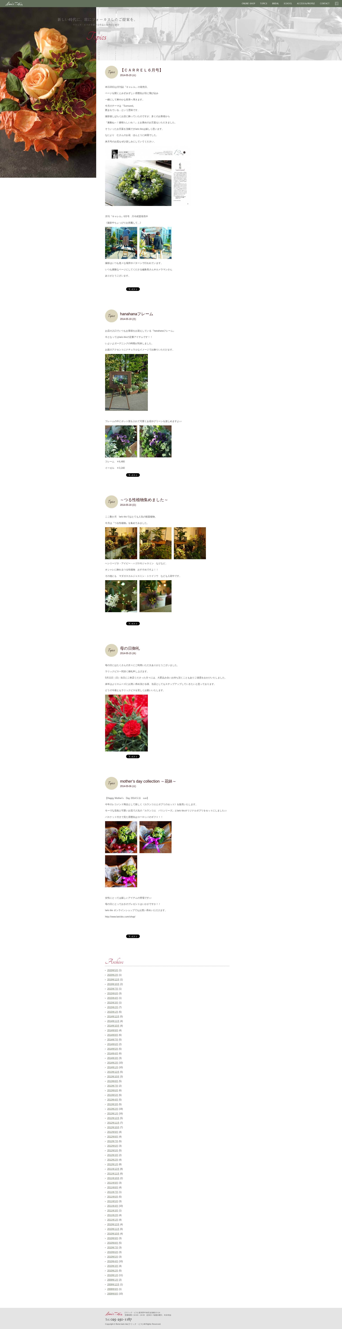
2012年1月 (112, 1164)
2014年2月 (112, 1062)
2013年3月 (112, 1104)
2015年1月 (112, 1012)
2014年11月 (113, 1021)
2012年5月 (112, 1150)
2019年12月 (113, 979)
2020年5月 (112, 970)
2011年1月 (112, 1219)
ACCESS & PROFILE (306, 3)
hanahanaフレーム (136, 314)
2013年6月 (112, 1090)
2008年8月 (112, 1293)
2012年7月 (112, 1141)
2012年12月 (113, 1118)
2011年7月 (112, 1192)
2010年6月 (112, 1252)
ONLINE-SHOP (248, 3)
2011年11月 (113, 1173)
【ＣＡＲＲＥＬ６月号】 (141, 70)
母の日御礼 (130, 648)
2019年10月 (113, 984)
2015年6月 (112, 993)
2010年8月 (112, 1243)
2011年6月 (112, 1196)
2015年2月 (112, 1007)
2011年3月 (112, 1210)
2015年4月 (112, 998)
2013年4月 (112, 1099)
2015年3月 (112, 1002)
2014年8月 (112, 1035)
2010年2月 (112, 1270)
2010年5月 (112, 1256)
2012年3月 (112, 1155)
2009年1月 (112, 1280)
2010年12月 (113, 1224)
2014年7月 (112, 1039)
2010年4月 (112, 1261)
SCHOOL (288, 3)
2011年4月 (112, 1206)
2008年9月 (112, 1289)
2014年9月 (112, 1030)
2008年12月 (113, 1284)
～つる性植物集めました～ (144, 500)
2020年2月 (112, 975)
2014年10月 (113, 1025)
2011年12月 (113, 1169)
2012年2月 (112, 1159)
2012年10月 (113, 1127)
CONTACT (325, 3)
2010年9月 (112, 1238)
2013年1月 (112, 1113)
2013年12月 (113, 1072)
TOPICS (263, 3)
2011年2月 (112, 1215)
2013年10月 (113, 1076)
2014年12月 (113, 1016)
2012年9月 (112, 1132)
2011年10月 (113, 1178)
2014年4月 (112, 1053)
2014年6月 (112, 1044)
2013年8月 (112, 1081)
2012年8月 (112, 1136)
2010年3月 (112, 1266)
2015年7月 (112, 988)
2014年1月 (112, 1067)
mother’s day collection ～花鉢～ (148, 781)
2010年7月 (112, 1247)
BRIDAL (275, 3)
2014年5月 (112, 1049)
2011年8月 (112, 1187)
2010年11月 (113, 1229)
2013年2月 (112, 1109)
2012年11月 (113, 1122)
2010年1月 (112, 1275)
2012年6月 (112, 1146)
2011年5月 (112, 1201)
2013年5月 (112, 1095)
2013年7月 (112, 1085)
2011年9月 (112, 1183)
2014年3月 (112, 1058)
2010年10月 (113, 1233)
